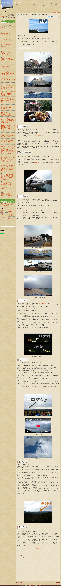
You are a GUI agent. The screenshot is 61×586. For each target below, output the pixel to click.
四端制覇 (9, 212)
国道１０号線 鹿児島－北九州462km (7, 165)
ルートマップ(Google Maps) (25, 48)
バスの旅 (1, 210)
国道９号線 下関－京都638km (6, 179)
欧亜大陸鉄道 (2, 16)
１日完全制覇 (10, 218)
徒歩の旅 (1, 214)
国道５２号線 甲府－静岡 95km (6, 107)
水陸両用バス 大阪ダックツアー (6, 160)
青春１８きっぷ (10, 217)
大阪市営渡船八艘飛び (4, 161)
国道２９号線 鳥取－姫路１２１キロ (7, 136)
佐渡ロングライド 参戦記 (5, 149)
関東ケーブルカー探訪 (4, 109)
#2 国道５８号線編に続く (38, 548)
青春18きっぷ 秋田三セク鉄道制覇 (6, 40)
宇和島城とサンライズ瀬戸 (5, 74)
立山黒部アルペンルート (5, 121)
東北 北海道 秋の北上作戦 (5, 60)
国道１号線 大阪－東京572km (6, 190)
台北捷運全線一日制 (4, 53)
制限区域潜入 (10, 211)
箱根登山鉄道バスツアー (5, 171)
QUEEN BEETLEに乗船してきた (6, 65)
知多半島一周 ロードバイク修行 (6, 153)
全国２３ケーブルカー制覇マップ (6, 195)
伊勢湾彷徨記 (3, 95)
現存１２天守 (10, 215)
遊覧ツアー (2, 220)
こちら (23, 144)
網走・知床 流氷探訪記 (5, 122)
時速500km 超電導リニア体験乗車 (6, 98)
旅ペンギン (18, 2)
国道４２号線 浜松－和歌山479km (7, 174)
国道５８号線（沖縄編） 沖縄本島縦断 (7, 154)
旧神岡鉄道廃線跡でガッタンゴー (6, 33)
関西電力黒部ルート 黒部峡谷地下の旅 (7, 168)
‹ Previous (19, 582)
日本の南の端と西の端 (4, 67)
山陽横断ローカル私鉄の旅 (5, 52)
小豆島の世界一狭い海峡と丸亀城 (6, 87)
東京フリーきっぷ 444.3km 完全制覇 (7, 119)
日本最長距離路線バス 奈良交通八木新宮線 (8, 135)
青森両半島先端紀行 (4, 78)
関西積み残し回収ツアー (5, 34)
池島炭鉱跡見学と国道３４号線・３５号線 (8, 125)
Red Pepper (30, 158)
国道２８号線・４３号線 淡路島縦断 (7, 159)
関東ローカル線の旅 (4, 102)
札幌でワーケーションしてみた (6, 72)
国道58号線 (10, 214)
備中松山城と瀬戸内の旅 (5, 100)
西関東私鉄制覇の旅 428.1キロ (6, 46)
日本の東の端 (3, 37)
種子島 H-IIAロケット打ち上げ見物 (6, 133)
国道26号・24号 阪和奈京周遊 (6, 115)
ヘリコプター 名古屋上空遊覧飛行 (6, 143)
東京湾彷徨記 (3, 108)
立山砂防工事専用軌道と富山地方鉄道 (7, 59)
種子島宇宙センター (43, 303)
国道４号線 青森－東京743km (6, 184)
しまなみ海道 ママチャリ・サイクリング (7, 148)
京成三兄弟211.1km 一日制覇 (5, 58)
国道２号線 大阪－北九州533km (6, 187)
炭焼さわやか (37, 162)
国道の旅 (1, 211)
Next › (58, 582)
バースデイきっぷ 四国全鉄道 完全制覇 (7, 99)
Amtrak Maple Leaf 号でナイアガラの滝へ (7, 54)
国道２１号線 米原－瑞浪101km (6, 162)
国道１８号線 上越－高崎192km (6, 112)
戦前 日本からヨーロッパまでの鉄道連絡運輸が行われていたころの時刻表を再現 (7, 204)
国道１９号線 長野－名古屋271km (7, 140)
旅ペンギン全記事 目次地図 (5, 194)
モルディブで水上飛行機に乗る (6, 44)
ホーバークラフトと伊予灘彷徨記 (6, 39)
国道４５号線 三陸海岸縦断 (5, 141)
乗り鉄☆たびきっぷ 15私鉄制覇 (6, 93)
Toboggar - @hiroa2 (3, 205)
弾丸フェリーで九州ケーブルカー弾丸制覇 (8, 79)
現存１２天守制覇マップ (5, 196)
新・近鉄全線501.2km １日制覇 (6, 114)
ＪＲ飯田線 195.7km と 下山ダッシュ (7, 183)
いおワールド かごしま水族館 (34, 135)
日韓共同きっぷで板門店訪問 (5, 118)
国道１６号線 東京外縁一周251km (7, 176)
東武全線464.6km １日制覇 (5, 127)
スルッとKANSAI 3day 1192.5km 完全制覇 (8, 120)
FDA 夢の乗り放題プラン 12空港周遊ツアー (8, 73)
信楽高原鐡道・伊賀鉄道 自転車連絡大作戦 (8, 71)
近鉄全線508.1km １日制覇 (5, 126)
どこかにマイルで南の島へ (5, 66)
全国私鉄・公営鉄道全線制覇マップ (7, 193)
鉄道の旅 (1, 221)
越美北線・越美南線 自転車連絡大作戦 (7, 150)
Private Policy (32, 585)
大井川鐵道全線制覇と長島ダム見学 (7, 94)
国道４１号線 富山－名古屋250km (7, 175)
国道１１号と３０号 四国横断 (6, 182)
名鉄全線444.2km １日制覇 (5, 128)
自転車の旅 (2, 217)
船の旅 (18, 16)
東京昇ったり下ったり (4, 101)
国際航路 (1, 213)
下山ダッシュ (10, 208)
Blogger (40, 585)
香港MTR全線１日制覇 (4, 88)
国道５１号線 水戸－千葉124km (6, 113)
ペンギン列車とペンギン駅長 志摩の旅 (7, 139)
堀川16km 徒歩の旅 (4, 188)
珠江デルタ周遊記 (4, 43)
